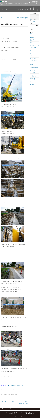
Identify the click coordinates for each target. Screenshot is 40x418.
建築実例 (6, 10)
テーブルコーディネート (33, 60)
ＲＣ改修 (31, 55)
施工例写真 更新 (32, 37)
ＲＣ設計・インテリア (33, 47)
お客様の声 (19, 10)
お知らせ (31, 43)
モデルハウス (2, 10)
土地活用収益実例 (33, 9)
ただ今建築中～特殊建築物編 (34, 67)
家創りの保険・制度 (32, 79)
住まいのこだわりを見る (33, 39)
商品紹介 (31, 81)
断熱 (30, 50)
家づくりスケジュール (33, 76)
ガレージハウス (15, 10)
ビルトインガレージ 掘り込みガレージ (34, 45)
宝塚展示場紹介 (32, 84)
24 (30, 19)
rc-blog (9, 25)
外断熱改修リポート (33, 55)
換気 (30, 53)
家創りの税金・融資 (32, 78)
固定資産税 (31, 64)
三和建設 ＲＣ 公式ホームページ (34, 33)
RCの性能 (10, 10)
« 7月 (34, 21)
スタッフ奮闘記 (32, 72)
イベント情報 (37, 10)
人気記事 (31, 40)
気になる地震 (31, 75)
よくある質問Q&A (32, 70)
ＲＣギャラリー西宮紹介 (33, 58)
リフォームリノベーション (29, 9)
